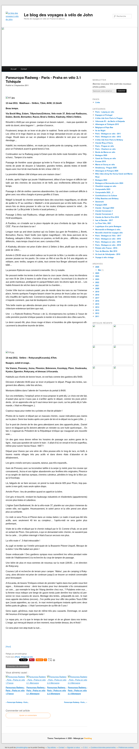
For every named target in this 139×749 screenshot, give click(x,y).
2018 (97, 294)
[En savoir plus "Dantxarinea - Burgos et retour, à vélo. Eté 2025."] (123, 343)
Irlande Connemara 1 (104, 211)
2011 (97, 316)
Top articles (51, 747)
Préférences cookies (126, 747)
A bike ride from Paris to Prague (108, 118)
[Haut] (8, 646)
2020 (97, 288)
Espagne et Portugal (103, 115)
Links (97, 102)
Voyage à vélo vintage (104, 257)
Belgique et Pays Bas (104, 127)
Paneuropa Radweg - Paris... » (75, 702)
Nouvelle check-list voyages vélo (109, 232)
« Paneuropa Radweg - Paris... (17, 702)
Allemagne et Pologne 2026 (106, 170)
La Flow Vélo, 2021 (103, 223)
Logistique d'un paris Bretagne (108, 226)
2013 (97, 310)
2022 (97, 282)
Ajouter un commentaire (28, 715)
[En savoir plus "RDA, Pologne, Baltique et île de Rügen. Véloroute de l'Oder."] (102, 343)
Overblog (88, 738)
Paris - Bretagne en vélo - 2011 (108, 133)
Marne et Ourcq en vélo (105, 164)
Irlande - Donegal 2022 (104, 208)
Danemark (99, 201)
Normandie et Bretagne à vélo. (108, 229)
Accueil (13, 69)
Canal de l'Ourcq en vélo (105, 158)
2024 (97, 276)
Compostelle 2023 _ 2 (104, 192)
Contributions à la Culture (106, 195)
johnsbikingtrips (22, 747)
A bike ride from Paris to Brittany (109, 139)
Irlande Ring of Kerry (104, 143)
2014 (97, 307)
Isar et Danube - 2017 (104, 220)
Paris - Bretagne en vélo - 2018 (108, 245)
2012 (97, 313)
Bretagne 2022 (101, 180)
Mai (99, 270)
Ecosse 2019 (100, 161)
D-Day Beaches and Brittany (107, 198)
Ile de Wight (100, 130)
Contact (24, 69)
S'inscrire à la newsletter (17, 666)
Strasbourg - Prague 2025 (106, 167)
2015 (97, 304)
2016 (97, 301)
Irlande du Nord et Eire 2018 (107, 217)
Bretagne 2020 (101, 155)
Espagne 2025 (101, 204)
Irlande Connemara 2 (104, 214)
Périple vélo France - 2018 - (106, 248)
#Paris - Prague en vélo (24, 657)
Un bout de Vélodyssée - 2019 (107, 254)
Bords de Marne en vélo (105, 152)
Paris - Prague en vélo (104, 146)
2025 (97, 273)
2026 (97, 267)
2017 (97, 298)
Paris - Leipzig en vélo (104, 112)
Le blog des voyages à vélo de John (58, 14)
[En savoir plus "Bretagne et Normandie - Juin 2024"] (102, 385)
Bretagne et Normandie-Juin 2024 (109, 183)
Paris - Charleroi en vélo (105, 149)
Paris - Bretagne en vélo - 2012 (108, 136)
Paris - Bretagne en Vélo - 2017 (108, 235)
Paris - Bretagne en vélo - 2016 (108, 242)
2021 (97, 285)
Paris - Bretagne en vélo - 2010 (108, 238)
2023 (97, 279)
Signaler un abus (73, 747)
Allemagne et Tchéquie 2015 (107, 124)
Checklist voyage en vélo (105, 186)
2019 (97, 291)
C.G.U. (85, 747)
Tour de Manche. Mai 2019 (106, 251)
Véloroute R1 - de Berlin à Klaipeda (110, 121)
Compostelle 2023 (102, 189)
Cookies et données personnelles (103, 747)
